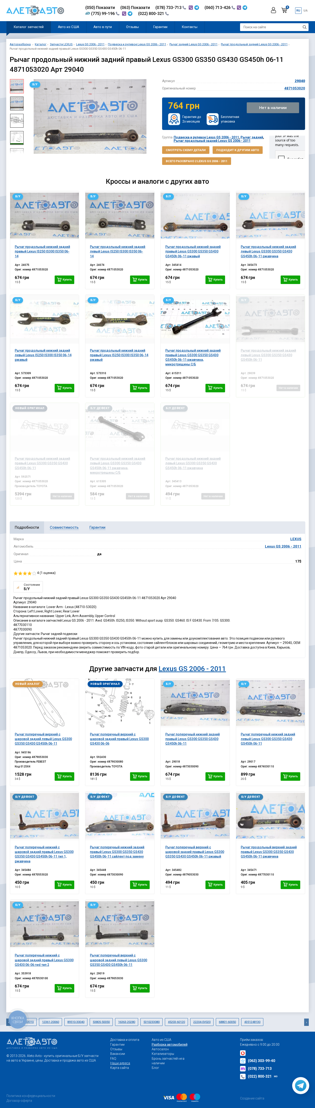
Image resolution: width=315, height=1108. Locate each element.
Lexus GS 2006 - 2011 (283, 546)
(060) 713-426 (218, 7)
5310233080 (151, 1022)
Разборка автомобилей (169, 1044)
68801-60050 (227, 1022)
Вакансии (117, 1054)
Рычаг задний (252, 137)
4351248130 (252, 1022)
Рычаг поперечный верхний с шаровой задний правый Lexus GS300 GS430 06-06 (119, 739)
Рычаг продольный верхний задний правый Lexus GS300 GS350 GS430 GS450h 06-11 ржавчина (269, 851)
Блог (155, 1068)
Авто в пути (102, 27)
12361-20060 (50, 1022)
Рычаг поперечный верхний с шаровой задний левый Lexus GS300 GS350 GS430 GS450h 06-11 (43, 739)
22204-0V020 (202, 1022)
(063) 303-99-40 (261, 1061)
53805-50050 (101, 1022)
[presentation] (30, 116)
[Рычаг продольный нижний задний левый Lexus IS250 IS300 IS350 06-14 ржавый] (44, 319)
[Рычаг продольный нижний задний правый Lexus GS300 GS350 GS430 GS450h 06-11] (44, 427)
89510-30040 (75, 1022)
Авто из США (68, 27)
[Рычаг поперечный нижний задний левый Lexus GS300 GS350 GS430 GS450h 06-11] (270, 703)
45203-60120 (176, 1022)
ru (298, 10)
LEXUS (295, 539)
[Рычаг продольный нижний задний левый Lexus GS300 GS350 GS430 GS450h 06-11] (270, 319)
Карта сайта (119, 1068)
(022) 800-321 (151, 13)
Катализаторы (163, 1054)
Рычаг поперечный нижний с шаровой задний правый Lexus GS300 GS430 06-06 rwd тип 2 (44, 960)
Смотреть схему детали (186, 150)
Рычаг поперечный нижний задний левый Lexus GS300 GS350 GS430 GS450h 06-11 (268, 739)
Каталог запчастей (29, 27)
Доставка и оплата (124, 1040)
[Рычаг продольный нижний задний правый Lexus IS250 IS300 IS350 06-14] (44, 215)
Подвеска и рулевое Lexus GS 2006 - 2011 (206, 137)
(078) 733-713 (168, 7)
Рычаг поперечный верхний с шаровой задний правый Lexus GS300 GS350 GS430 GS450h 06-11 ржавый (194, 851)
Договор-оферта (19, 1100)
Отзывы (132, 27)
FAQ (113, 1058)
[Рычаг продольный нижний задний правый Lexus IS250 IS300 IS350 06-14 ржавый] (119, 319)
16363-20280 (126, 1022)
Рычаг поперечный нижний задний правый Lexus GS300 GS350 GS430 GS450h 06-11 (192, 739)
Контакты (189, 27)
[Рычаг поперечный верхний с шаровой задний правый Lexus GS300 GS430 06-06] (119, 703)
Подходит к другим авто (237, 150)
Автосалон (160, 1049)
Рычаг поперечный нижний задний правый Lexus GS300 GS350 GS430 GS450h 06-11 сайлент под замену (117, 851)
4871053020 (294, 88)
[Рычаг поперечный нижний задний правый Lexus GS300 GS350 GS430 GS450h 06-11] (195, 703)
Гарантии (160, 27)
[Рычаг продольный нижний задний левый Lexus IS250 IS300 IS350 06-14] (119, 215)
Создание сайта (252, 1098)
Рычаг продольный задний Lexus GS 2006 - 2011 (212, 141)
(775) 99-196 (103, 13)
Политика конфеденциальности (30, 1096)
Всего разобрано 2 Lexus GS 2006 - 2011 (196, 161)
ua (305, 10)
